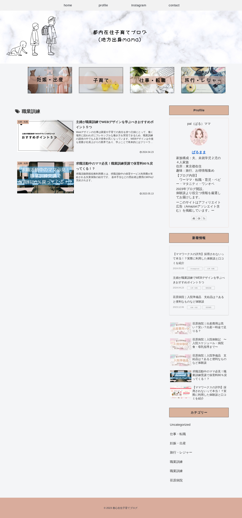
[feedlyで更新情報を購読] (199, 218)
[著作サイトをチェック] (194, 218)
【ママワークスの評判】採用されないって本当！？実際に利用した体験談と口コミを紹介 (198, 259)
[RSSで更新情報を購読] (204, 218)
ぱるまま (199, 152)
